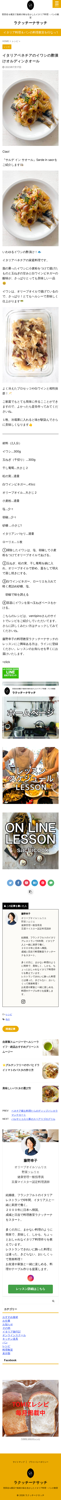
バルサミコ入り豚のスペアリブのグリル (33, 1119)
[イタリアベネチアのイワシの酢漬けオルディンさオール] (34, 883)
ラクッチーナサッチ (30, 23)
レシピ (9, 1014)
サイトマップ (19, 1462)
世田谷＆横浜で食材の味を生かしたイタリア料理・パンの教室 (30, 1488)
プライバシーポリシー (38, 1462)
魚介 (8, 1019)
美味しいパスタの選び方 (16, 1088)
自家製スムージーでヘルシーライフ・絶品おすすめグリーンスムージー (20, 1046)
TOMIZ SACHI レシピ (30, 1439)
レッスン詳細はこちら (30, 1288)
